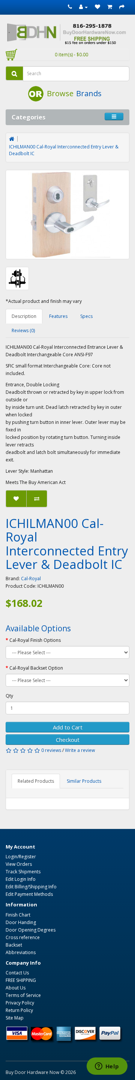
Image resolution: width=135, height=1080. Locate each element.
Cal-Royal (31, 578)
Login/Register (21, 856)
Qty (9, 696)
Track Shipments (23, 871)
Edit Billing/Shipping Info (31, 886)
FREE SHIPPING (21, 980)
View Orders (19, 864)
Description (24, 316)
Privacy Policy (20, 1003)
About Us (16, 988)
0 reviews (51, 750)
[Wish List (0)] (97, 7)
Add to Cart (67, 727)
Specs (86, 316)
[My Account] (83, 7)
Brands (89, 93)
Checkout (68, 739)
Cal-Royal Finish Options (35, 640)
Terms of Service (23, 995)
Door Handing (21, 922)
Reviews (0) (23, 330)
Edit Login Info (21, 879)
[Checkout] (121, 7)
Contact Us (17, 973)
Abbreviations (21, 952)
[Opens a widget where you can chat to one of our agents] (107, 1066)
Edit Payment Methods (29, 894)
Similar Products (84, 781)
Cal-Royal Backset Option (36, 668)
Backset (14, 945)
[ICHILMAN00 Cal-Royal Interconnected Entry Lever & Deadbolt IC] (67, 214)
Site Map (15, 1018)
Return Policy (19, 1010)
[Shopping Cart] (109, 7)
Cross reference (23, 937)
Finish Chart (18, 915)
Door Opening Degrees (31, 930)
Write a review (80, 750)
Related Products (36, 781)
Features (58, 316)
